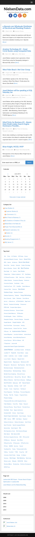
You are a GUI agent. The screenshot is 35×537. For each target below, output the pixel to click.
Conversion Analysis (8, 283)
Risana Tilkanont (17, 407)
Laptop (26, 353)
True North (11, 452)
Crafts (22, 283)
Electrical (6, 304)
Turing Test (21, 452)
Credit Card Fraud (8, 286)
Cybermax (14, 289)
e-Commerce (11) (11, 214)
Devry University (7, 298)
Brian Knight (6, 271)
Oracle (10, 389)
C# (11, 271)
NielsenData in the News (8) (13, 223)
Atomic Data (7, 265)
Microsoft (24, 377)
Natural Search (26, 383)
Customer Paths (7, 289)
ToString (6, 452)
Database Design (8, 292)
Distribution (19, 298)
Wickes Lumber (7, 461)
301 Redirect (14, 256)
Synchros (16, 446)
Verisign (18, 455)
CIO (23, 274)
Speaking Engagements (12, 75)
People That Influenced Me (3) (13, 227)
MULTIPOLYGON (8, 383)
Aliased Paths (27, 259)
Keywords (13, 353)
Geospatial (26, 319)
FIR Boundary (20, 313)
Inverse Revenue (7, 340)
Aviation (16, 54)
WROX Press (7, 467)
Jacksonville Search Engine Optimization (14, 346)
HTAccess (6, 331)
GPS (23, 322)
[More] (4, 42)
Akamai (21, 259)
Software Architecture (8, 422)
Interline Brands (27, 334)
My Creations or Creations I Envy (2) (15, 220)
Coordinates (16, 283)
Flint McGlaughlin (7, 316)
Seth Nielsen (19, 419)
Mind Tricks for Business (21, 129)
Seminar (9, 419)
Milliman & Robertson (8, 380)
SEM (5, 419)
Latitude (5, 356)
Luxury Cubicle (7, 359)
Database (17, 295)
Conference (26, 280)
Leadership (11, 356)
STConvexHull (26, 437)
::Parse (8, 256)
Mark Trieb (28, 365)
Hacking (22, 325)
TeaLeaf (21, 446)
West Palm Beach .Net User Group (16, 70)
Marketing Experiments (19, 368)
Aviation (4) (9, 233)
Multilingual (28, 380)
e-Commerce (18, 72)
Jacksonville (14, 343)
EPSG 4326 (6, 307)
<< (8, 174)
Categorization (7, 274)
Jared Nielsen (8, 349)
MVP (20, 383)
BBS (19, 268)
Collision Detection (8, 280)
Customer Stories (19, 31)
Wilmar (25, 461)
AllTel (5, 262)
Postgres (16, 395)
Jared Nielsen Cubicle (19, 349)
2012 (4, 507)
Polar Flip (11, 395)
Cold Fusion (28, 277)
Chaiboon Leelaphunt (16, 274)
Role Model (6, 410)
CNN (17, 277)
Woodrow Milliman (8, 464)
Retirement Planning (8, 407)
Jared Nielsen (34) (12, 522)
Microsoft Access (21, 374)
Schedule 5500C (7, 413)
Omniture (6, 389)
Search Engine (20, 413)
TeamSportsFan (7, 449)
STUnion (6, 446)
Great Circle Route (8, 325)
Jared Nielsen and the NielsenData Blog (14, 485)
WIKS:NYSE (20, 461)
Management (7, 365)
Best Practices (25, 268)
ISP (23, 340)
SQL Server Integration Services (11, 437)
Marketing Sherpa (8, 371)
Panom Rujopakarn (8, 392)
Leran (16, 356)
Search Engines (22, 416)
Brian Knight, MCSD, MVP (13, 147)
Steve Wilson (20, 440)
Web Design (13, 458)
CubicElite (19, 286)
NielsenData (10, 386)
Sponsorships (7, 428)
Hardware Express (8, 328)
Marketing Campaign (8, 368)
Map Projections (21, 365)
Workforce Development (25, 464)
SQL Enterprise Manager (21, 431)
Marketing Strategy (17, 371)
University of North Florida (9, 455)
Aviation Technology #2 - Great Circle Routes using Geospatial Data (17, 50)
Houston (25, 328)
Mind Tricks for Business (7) (12, 217)
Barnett (15, 268)
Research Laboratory (8, 131)
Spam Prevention (7, 425)
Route (11, 410)
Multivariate (15, 383)
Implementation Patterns (19, 331)
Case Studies (21, 271)
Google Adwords (7, 322)
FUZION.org (19, 316)
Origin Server (16, 389)
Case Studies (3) (9, 208)
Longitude (26, 356)
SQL (20, 428)
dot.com (5, 301)
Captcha (15, 271)
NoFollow (16, 386)
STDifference (7, 440)
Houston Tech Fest (17, 328)
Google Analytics (16, 322)
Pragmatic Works (23, 395)
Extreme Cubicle (19, 310)
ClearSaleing (27, 274)
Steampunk (13, 440)
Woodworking (16, 464)
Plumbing (6, 395)
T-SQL (16, 452)
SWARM (11, 446)
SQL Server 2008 (15, 434)
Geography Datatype (8, 319)
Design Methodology (26, 295)
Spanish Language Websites (19, 425)
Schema (14, 413)
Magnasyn (14, 359)
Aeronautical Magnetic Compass (11, 259)
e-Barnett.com (12, 301)
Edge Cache (27, 301)
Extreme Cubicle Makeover (10, 313)
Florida (14, 316)
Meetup (24, 371)
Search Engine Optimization (11, 416)
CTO (14, 286)
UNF (26, 452)
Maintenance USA (25, 362)
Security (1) (8, 236)
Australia (13, 265)
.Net (5, 256)
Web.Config (28, 458)
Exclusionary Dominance (9, 310)
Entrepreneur (23, 304)
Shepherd (25, 419)
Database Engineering (9, 295)
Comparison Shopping (18, 280)
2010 (4, 503)
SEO (13, 419)
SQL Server (22, 54)
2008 (4, 497)
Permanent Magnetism (25, 392)
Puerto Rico (15, 404)
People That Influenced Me (22, 150)
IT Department (7, 343)
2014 (4, 510)
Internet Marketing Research (19, 337)
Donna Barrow (26, 298)
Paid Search (23, 389)
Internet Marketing (8, 337)
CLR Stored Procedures (9, 277)
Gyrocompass (16, 325)
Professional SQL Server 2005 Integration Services (15, 401)
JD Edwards (27, 349)
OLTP (24, 386)
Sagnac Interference (18, 410)
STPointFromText (25, 443)
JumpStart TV (7, 353)
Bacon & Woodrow (8, 268)
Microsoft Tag (18, 377)
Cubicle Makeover (26, 286)
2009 (4, 500)
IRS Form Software (17, 340)
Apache (9, 262)
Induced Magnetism (8, 334)
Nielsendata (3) (11, 526)
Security (29, 416)
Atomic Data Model (24, 262)
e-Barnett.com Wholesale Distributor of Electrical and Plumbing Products (17, 27)
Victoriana (6, 458)
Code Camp (21, 277)
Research (26, 404)
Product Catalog (8, 398)
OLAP (21, 386)
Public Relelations (8, 404)
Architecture (14, 262)
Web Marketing (21, 458)
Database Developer (18, 292)
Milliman (29, 377)
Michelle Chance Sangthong (10, 374)
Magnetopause (16, 362)
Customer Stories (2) (12, 211)
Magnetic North (21, 359)
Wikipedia (14, 461)
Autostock (18, 265)
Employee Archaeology (14, 304)
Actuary (26, 256)
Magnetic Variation (8, 362)
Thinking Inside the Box (22, 449)
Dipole (14, 298)
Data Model (21, 289)
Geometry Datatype (18, 319)
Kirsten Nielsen (20, 353)
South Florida (28, 422)
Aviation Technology (25, 265)
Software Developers (19, 422)
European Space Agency (15, 307)
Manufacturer (14, 365)
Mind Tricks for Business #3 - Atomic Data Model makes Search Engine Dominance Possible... (17, 124)
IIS (10, 331)
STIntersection (16, 443)
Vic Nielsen (23, 455)
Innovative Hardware (18, 334)
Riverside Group (26, 407)
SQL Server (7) (9, 242)
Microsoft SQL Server (8, 377)
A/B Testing (20, 256)
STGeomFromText (8, 443)
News (5, 386)
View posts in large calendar (17, 197)
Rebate (20, 404)
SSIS (20, 437)
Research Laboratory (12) (12, 230)
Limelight (20, 356)
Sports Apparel (14, 428)
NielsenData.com (17, 9)
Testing (13, 449)
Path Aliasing (16, 392)
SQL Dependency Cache (9, 431)
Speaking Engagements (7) (12, 239)
